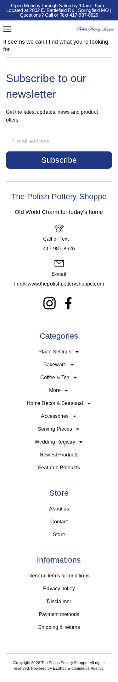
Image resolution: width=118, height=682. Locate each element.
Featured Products (59, 467)
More (54, 390)
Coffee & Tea (55, 377)
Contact (59, 521)
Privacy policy (59, 588)
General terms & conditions (59, 575)
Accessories (55, 416)
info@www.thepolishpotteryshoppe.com (59, 283)
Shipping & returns (59, 627)
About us (59, 508)
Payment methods (59, 614)
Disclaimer (59, 601)
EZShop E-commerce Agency (78, 668)
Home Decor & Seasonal (55, 403)
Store (59, 534)
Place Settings (54, 351)
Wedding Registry (55, 442)
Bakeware (54, 364)
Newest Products (59, 454)
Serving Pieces (55, 429)
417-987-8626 (59, 248)
